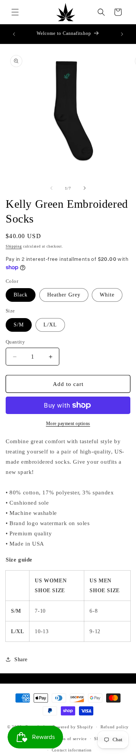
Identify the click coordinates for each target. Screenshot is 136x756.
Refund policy (114, 727)
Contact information (72, 750)
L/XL (50, 325)
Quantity (15, 342)
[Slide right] (84, 188)
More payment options (68, 423)
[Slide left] (51, 188)
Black (21, 295)
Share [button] (21, 659)
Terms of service (70, 738)
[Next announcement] (122, 34)
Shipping (14, 246)
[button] (15, 12)
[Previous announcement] (14, 34)
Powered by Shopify (73, 727)
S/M (19, 325)
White (107, 295)
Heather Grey (63, 295)
